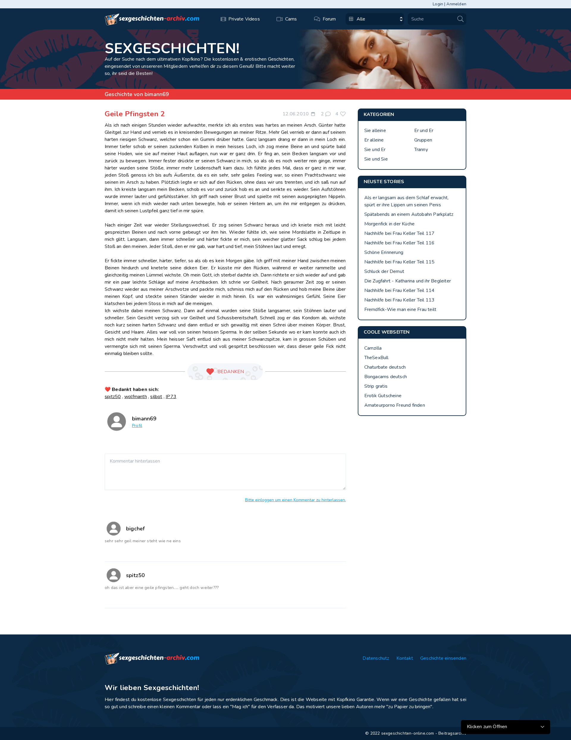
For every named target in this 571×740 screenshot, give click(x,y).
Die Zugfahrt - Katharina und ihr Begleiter (407, 281)
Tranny (421, 149)
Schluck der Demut (384, 271)
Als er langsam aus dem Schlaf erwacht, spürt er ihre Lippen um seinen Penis (406, 201)
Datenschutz (376, 658)
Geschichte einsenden (443, 658)
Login (438, 4)
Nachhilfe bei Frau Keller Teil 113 (399, 300)
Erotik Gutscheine (382, 395)
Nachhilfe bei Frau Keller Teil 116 (399, 243)
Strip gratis (376, 386)
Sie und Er (375, 149)
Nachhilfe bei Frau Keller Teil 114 (399, 290)
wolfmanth (135, 396)
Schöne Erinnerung (383, 252)
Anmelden (456, 4)
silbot (156, 396)
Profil (137, 425)
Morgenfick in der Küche (389, 224)
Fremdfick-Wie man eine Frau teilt (400, 309)
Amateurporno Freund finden (394, 405)
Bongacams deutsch (385, 376)
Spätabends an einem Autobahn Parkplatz (409, 214)
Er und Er (424, 130)
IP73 (171, 396)
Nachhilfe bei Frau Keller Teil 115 (399, 262)
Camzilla (373, 348)
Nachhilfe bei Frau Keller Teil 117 (399, 233)
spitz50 (113, 396)
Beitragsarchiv (452, 733)
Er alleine (374, 140)
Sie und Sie (376, 159)
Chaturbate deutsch (385, 367)
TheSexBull (376, 357)
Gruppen (423, 140)
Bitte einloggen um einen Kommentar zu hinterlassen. (295, 500)
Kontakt (404, 658)
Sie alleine (375, 130)
